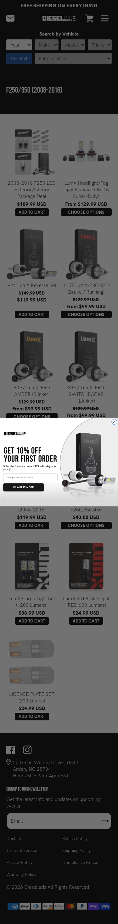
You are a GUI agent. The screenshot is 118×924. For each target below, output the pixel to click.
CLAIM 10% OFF (23, 487)
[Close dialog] (114, 421)
